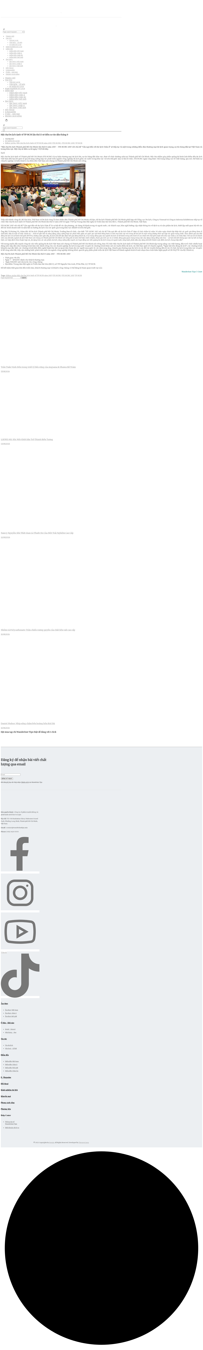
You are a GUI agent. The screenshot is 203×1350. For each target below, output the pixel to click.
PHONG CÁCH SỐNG (12, 74)
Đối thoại (4, 1083)
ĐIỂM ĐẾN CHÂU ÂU (16, 55)
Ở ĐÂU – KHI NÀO (12, 72)
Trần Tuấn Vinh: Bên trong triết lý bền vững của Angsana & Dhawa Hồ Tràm (38, 367)
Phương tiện (6, 1109)
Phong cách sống (7, 1102)
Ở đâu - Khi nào (7, 1022)
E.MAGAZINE (10, 70)
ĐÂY (100, 268)
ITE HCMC (56, 143)
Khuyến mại (6, 1096)
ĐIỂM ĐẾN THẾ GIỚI (16, 57)
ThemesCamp (84, 1142)
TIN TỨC (9, 38)
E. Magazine (6, 1077)
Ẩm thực (4, 1003)
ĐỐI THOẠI (9, 68)
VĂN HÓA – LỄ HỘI (15, 43)
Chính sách (25, 782)
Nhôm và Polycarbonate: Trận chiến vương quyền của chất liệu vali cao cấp (38, 630)
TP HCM (78, 143)
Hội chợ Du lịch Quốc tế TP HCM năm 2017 (33, 143)
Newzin (51, 1142)
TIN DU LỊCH (13, 40)
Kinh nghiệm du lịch (9, 1090)
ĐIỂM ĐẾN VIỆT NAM (16, 51)
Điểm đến (5, 1055)
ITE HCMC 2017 (68, 143)
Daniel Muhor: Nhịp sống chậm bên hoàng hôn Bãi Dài (28, 723)
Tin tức (4, 1038)
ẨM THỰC (9, 59)
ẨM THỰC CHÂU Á (15, 64)
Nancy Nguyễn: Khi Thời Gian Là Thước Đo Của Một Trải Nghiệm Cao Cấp (37, 533)
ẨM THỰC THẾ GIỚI (16, 66)
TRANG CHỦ (10, 36)
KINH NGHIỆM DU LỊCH (14, 47)
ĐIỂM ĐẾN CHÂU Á (15, 53)
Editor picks (10, 143)
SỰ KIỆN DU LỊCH (15, 45)
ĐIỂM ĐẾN (9, 49)
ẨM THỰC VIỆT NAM (16, 62)
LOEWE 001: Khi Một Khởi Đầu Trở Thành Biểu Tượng (27, 439)
